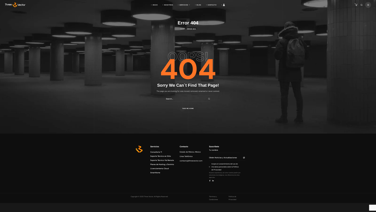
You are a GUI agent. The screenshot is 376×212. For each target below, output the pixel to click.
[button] (357, 5)
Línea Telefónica (186, 156)
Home (182, 29)
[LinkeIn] (213, 180)
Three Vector (148, 197)
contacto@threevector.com (191, 161)
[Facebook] (209, 180)
